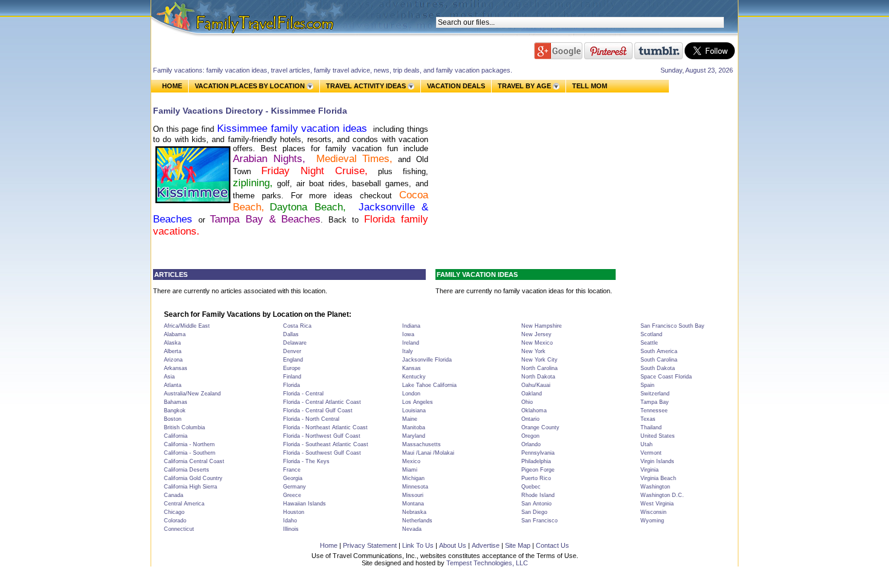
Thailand (651, 427)
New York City (539, 360)
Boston (172, 419)
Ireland (410, 343)
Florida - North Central (311, 419)
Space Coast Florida (666, 377)
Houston (293, 512)
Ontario (530, 419)
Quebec (531, 487)
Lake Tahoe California (429, 385)
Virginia (649, 470)
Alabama (175, 334)
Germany (294, 487)
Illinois (291, 529)
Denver (292, 351)
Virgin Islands (657, 461)
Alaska (172, 343)
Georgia (292, 478)
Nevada (412, 529)
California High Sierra (190, 487)
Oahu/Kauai (535, 385)
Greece (292, 495)
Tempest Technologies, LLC (487, 563)
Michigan (413, 478)
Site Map (517, 545)
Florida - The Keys (306, 461)
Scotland (651, 334)
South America (658, 351)
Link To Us (418, 545)
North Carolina (539, 368)
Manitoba (413, 427)
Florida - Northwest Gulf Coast (321, 436)
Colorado (175, 521)
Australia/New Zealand (192, 394)
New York (533, 351)
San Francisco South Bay (672, 326)
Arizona (173, 360)
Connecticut (179, 529)
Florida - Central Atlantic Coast (322, 402)
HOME (172, 85)
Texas (648, 419)
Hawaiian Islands (304, 504)
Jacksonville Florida (427, 360)
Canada (173, 495)
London (411, 394)
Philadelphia (536, 461)
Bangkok (175, 411)
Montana (413, 504)
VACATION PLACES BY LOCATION (250, 85)
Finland (292, 377)
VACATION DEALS (456, 85)
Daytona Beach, (311, 207)
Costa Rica (297, 326)
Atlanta (172, 385)
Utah (646, 444)
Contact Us (552, 545)
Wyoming (652, 521)
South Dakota (657, 368)
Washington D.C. (662, 495)
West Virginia (657, 504)
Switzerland (654, 394)
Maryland (413, 436)
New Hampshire (541, 326)
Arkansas (175, 368)
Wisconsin (653, 512)
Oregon (530, 436)
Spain (647, 385)
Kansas (411, 368)
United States (657, 436)
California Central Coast (194, 461)
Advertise (486, 545)
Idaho (290, 521)
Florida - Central (303, 394)
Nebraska (414, 512)
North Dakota (538, 377)
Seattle (649, 343)
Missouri (412, 495)
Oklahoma (534, 411)
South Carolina (658, 360)
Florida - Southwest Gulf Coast (322, 453)
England (293, 360)
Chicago (174, 512)
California (175, 436)
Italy (407, 351)
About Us (452, 545)
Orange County (540, 427)
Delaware (295, 343)
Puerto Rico (536, 478)
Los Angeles (417, 402)
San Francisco (539, 521)
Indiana (411, 326)
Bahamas (175, 402)
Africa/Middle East (187, 326)
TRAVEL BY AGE (524, 85)
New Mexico (537, 343)
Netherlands (417, 521)
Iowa (408, 334)
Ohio (527, 402)
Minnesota (415, 487)
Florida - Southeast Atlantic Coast (325, 444)
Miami (409, 470)
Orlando (531, 444)
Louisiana (414, 411)
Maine (409, 419)
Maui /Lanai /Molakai (428, 453)
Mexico (411, 461)
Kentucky (414, 377)
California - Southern (189, 453)
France (292, 470)
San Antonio (536, 504)
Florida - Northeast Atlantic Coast (325, 427)
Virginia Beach (658, 478)
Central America (184, 504)
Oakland (531, 394)
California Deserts (186, 470)
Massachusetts (421, 444)
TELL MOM (589, 86)
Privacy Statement (370, 545)
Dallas (291, 334)
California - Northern (189, 444)
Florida (291, 385)
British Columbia (184, 427)
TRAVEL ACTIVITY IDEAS (366, 85)
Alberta (172, 351)
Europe (292, 368)
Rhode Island (538, 495)
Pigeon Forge (538, 470)
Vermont (651, 453)
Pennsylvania (538, 453)
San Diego (534, 512)
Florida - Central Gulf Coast (318, 411)
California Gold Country (193, 478)
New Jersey (536, 334)
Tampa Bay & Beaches (265, 219)
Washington (655, 487)
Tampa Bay (654, 402)
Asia (169, 377)
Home (328, 545)
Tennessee (654, 411)
